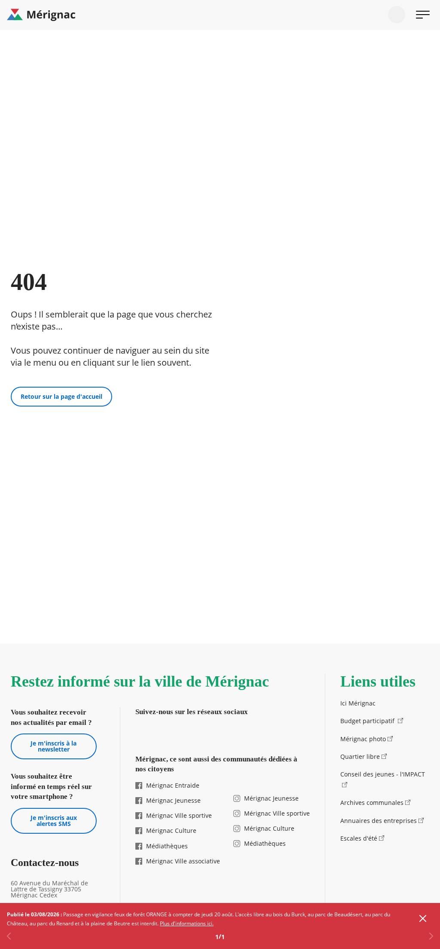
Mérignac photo (363, 739)
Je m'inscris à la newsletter (53, 746)
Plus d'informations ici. (187, 923)
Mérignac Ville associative (183, 861)
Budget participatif (368, 721)
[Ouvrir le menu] (423, 14)
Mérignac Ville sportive (179, 815)
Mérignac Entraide (172, 785)
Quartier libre (360, 756)
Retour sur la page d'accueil (61, 396)
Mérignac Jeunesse (173, 800)
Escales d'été (358, 838)
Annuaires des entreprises (378, 821)
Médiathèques (167, 846)
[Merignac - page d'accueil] (220, 15)
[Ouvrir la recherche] (396, 14)
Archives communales (371, 802)
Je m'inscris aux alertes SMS (54, 820)
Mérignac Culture (171, 830)
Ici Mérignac (358, 703)
